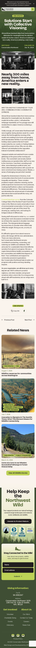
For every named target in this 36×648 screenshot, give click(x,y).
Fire (17, 366)
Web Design (8, 645)
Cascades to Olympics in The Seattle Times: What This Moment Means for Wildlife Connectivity (17, 419)
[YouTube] (23, 635)
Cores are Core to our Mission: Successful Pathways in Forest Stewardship (14, 465)
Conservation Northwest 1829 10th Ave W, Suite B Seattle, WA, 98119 (18, 602)
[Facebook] (18, 635)
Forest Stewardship (23, 455)
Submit (18, 576)
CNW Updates (18, 16)
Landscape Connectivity (13, 407)
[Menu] (32, 9)
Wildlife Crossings (11, 410)
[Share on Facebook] (24, 311)
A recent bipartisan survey (11, 200)
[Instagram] (13, 635)
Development (19, 645)
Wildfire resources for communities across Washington (16, 374)
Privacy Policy (17, 639)
